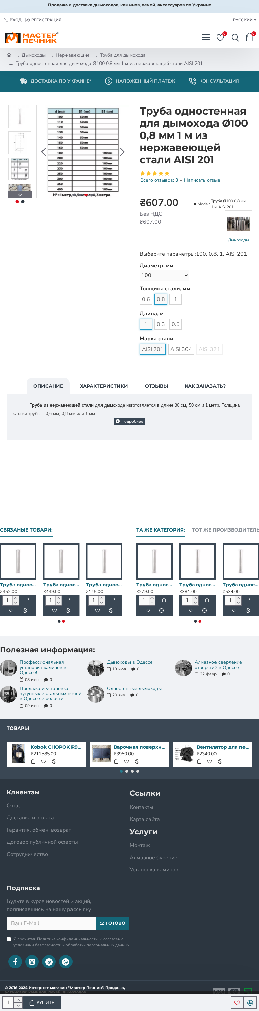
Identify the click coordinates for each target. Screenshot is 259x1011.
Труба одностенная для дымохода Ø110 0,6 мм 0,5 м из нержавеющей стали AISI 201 (42, 585)
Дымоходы (34, 55)
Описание (48, 386)
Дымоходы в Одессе (130, 662)
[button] (43, 151)
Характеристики (104, 386)
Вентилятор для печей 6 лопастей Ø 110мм (223, 747)
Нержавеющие (73, 55)
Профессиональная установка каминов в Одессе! (43, 667)
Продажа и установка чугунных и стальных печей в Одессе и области (50, 693)
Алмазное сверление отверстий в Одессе (218, 665)
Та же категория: (160, 530)
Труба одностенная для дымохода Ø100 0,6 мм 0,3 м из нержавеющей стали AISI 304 (169, 585)
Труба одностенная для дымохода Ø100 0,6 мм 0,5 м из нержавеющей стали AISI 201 (212, 585)
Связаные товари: (26, 530)
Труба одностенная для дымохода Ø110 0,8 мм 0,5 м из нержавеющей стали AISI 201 (85, 585)
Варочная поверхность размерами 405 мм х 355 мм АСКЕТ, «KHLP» (140, 747)
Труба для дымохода (123, 55)
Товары (18, 728)
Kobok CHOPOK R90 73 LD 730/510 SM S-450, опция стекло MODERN (57, 747)
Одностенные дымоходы (134, 688)
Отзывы (156, 386)
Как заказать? (205, 386)
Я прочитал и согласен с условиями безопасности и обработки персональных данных (71, 942)
